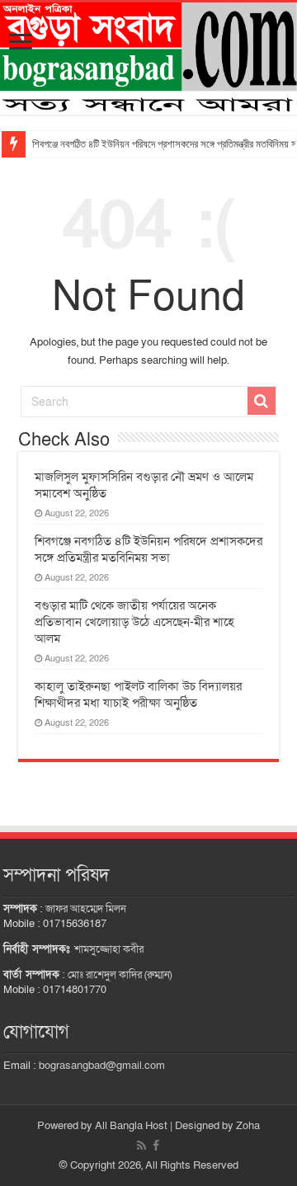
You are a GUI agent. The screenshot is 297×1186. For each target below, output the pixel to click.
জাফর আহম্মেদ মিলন (85, 908)
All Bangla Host (131, 1125)
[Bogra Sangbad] (148, 58)
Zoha (248, 1125)
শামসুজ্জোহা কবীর (109, 949)
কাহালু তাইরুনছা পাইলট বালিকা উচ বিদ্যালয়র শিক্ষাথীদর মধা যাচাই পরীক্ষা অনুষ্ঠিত (138, 694)
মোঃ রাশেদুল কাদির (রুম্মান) (120, 974)
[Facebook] (156, 1145)
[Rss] (141, 1145)
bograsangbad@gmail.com (102, 1065)
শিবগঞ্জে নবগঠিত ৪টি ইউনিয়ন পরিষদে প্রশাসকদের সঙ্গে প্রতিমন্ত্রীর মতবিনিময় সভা (148, 549)
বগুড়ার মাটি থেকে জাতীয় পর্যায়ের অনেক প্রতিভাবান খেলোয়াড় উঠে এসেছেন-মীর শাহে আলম (134, 622)
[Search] (262, 401)
